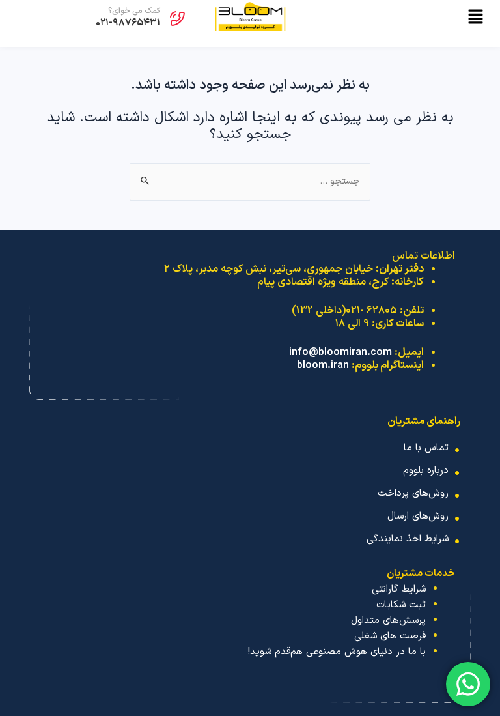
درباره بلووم (426, 470)
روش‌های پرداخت (413, 493)
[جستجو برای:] (250, 181)
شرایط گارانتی (399, 589)
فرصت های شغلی (390, 636)
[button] (394, 18)
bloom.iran (323, 365)
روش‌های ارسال (418, 516)
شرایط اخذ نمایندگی (408, 539)
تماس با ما (426, 447)
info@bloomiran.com (340, 352)
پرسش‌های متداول (388, 620)
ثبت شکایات (401, 604)
